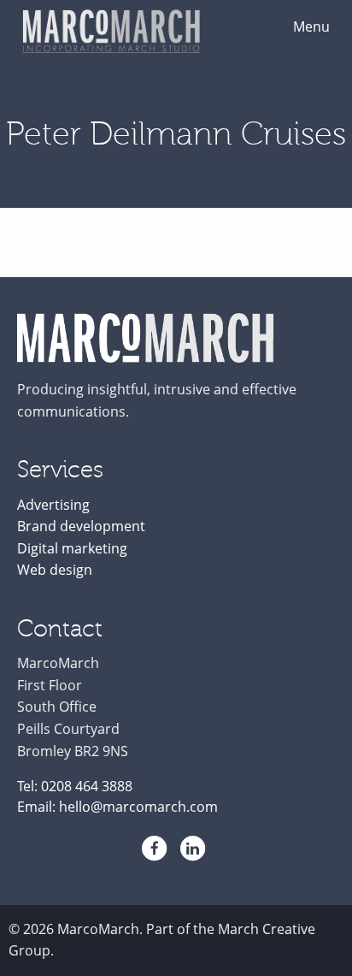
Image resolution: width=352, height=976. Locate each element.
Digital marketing (72, 548)
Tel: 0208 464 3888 (74, 786)
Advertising (53, 504)
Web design (54, 569)
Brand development (81, 526)
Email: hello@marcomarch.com (117, 806)
